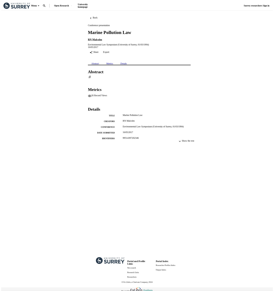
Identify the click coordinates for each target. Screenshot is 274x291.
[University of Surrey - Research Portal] (16, 6)
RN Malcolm (95, 39)
